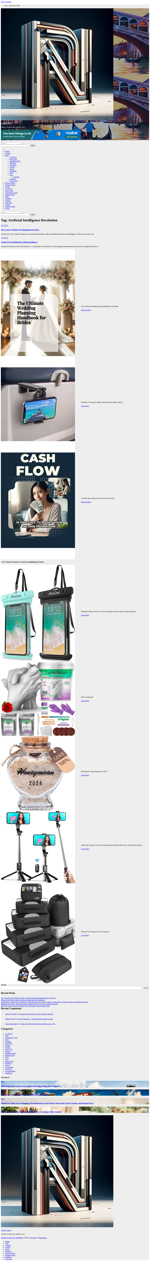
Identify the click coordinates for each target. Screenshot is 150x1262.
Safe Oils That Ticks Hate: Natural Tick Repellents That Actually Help (25, 1006)
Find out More (86, 310)
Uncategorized (10, 1071)
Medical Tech (10, 195)
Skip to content (6, 2)
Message (8, 1251)
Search (3, 985)
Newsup (33, 1238)
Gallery (7, 204)
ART (7, 197)
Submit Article (10, 185)
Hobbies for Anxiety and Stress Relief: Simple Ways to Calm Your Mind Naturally (29, 1004)
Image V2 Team (10, 1014)
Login (7, 187)
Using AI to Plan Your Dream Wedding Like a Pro (37, 1024)
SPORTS (13, 163)
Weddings (13, 171)
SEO (11, 173)
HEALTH (13, 159)
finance (7, 1046)
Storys (12, 169)
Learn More (85, 406)
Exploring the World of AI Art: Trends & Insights (36, 1014)
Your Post (8, 203)
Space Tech (9, 191)
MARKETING (15, 161)
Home (7, 151)
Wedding (8, 199)
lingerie (16, 177)
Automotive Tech (11, 193)
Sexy (11, 175)
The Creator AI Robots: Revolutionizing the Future (20, 230)
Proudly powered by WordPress (12, 1238)
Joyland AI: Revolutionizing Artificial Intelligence (19, 242)
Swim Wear (14, 181)
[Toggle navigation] (2, 141)
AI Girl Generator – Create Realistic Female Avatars (35, 1019)
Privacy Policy (10, 183)
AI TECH (8, 189)
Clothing (13, 179)
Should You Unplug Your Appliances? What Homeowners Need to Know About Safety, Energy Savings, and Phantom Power (44, 1002)
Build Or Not (9, 1019)
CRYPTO (13, 157)
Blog (7, 155)
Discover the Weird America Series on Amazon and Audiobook (23, 1000)
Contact (8, 153)
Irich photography (11, 1024)
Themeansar (42, 1238)
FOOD (12, 167)
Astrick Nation (6, 123)
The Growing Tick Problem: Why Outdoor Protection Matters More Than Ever (28, 998)
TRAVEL (13, 165)
